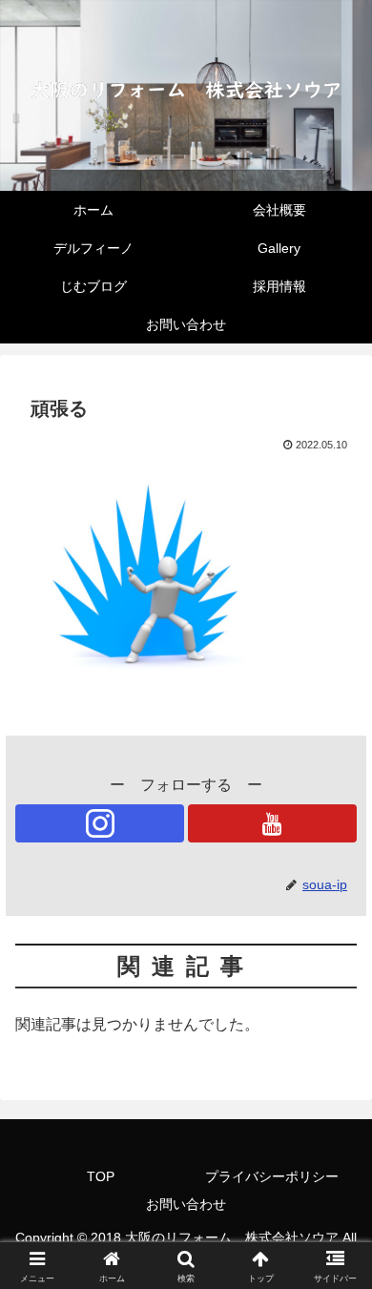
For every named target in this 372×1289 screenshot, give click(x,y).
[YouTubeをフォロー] (272, 823)
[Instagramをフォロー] (99, 823)
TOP (100, 1176)
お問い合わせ (186, 1204)
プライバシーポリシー (272, 1176)
